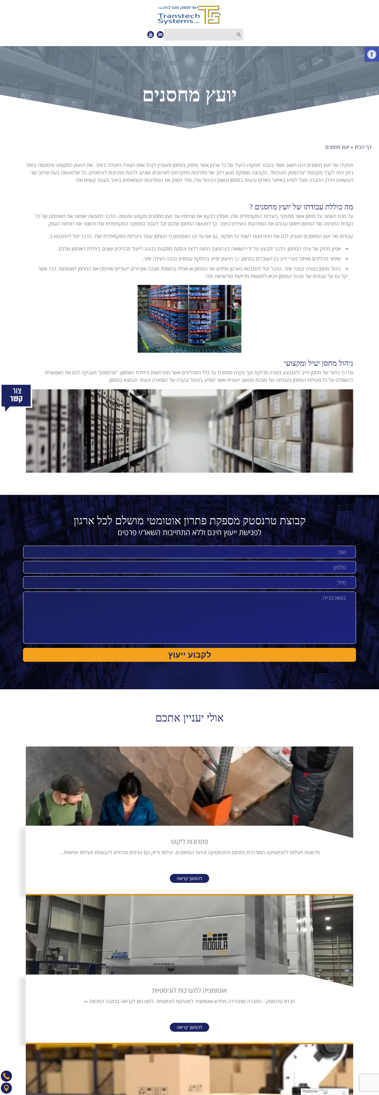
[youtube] (150, 34)
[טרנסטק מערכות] (189, 15)
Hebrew (310, 1091)
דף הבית (363, 146)
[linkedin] (160, 34)
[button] (372, 54)
